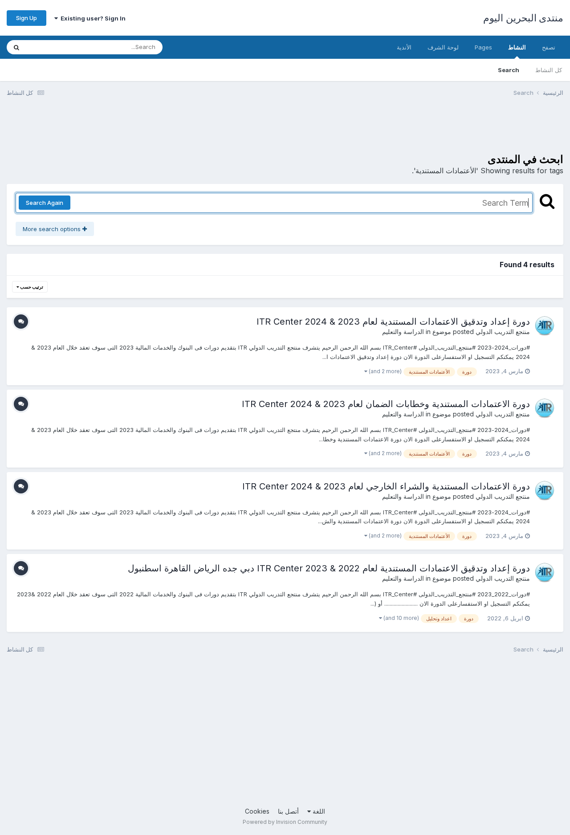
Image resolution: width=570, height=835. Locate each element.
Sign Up (26, 17)
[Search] (16, 47)
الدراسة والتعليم (403, 331)
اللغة (318, 811)
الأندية (404, 47)
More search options (52, 228)
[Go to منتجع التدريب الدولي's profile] (544, 326)
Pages (483, 47)
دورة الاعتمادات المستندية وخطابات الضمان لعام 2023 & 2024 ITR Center (386, 404)
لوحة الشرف (443, 47)
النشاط (517, 47)
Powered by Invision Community (285, 822)
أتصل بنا (288, 811)
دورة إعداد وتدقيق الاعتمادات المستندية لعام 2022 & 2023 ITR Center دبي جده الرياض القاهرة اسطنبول (329, 568)
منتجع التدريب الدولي (503, 331)
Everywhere (53, 47)
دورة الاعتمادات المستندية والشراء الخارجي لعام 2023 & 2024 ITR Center (386, 486)
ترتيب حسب (31, 286)
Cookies (257, 811)
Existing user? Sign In (92, 18)
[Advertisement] (401, 130)
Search (508, 69)
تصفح (548, 47)
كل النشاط (548, 69)
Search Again (44, 202)
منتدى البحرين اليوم (523, 18)
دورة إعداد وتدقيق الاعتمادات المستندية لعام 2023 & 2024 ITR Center (393, 321)
